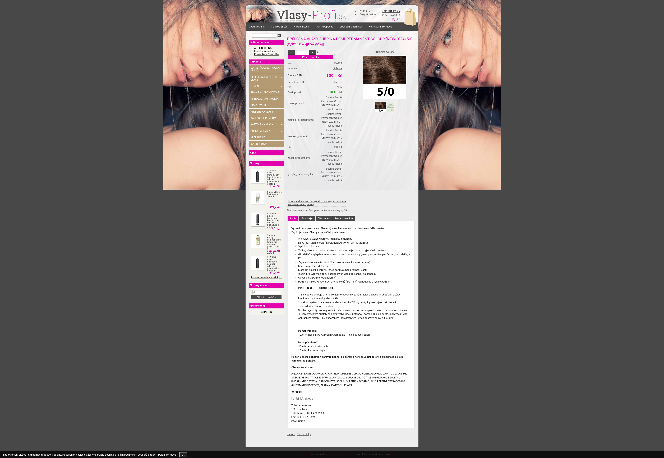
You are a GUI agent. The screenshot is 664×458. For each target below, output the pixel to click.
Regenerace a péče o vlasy (266, 78)
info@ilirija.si (298, 421)
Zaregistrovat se (368, 14)
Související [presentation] (307, 218)
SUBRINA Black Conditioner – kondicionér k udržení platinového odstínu (274, 177)
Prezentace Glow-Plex (266, 54)
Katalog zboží (279, 26)
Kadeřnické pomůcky (264, 118)
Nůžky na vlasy (266, 130)
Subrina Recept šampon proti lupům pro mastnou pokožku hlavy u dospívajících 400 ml (274, 244)
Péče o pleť (258, 137)
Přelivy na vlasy (323, 201)
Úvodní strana (257, 26)
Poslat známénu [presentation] (344, 218)
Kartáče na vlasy (266, 124)
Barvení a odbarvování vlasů (301, 201)
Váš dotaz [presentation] (323, 218)
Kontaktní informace (380, 26)
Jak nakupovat (324, 26)
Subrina (337, 68)
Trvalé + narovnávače (265, 92)
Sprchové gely (260, 105)
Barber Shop (259, 143)
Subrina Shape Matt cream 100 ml (274, 194)
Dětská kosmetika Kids (265, 99)
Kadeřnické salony (264, 51)
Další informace (167, 454)
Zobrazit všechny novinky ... (266, 277)
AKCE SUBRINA (263, 48)
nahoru (291, 434)
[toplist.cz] (266, 311)
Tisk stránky (304, 434)
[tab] (293, 218)
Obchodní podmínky (351, 26)
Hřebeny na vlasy (262, 111)
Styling (266, 86)
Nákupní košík (391, 11)
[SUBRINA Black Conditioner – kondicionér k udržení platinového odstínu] (258, 176)
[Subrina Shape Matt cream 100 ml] (258, 198)
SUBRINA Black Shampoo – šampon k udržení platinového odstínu (273, 264)
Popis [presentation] (293, 218)
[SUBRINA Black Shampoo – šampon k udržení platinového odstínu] (258, 263)
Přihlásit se (365, 11)
